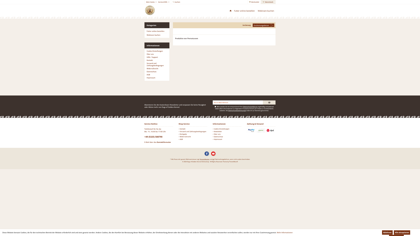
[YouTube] (213, 153)
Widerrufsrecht (152, 68)
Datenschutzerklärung (250, 107)
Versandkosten (204, 159)
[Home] (231, 11)
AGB (148, 75)
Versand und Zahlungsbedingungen (155, 64)
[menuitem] (268, 2)
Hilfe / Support (152, 57)
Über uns (150, 54)
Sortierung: (247, 25)
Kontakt (150, 60)
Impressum (151, 78)
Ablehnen (387, 232)
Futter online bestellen (155, 31)
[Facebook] (207, 153)
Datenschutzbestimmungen (237, 111)
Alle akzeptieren (402, 232)
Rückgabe (183, 134)
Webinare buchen (153, 35)
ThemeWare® (233, 162)
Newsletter (218, 131)
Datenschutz (151, 71)
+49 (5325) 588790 (153, 136)
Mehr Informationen (285, 232)
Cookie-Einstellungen (155, 51)
